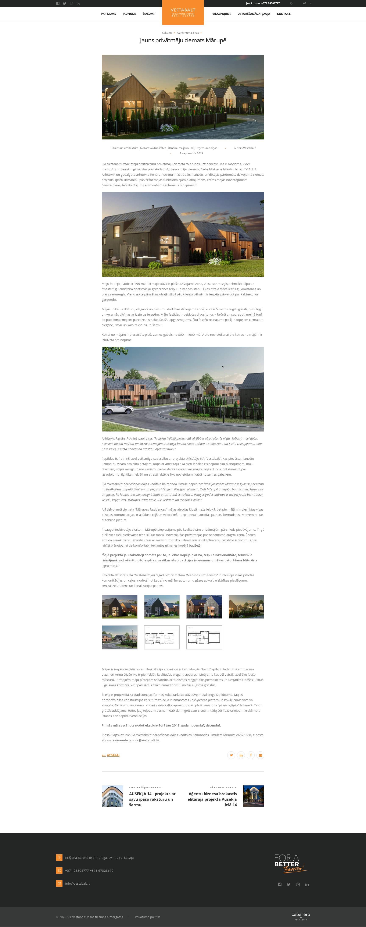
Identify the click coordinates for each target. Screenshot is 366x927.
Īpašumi (148, 14)
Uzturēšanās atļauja (254, 14)
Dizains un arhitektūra (124, 148)
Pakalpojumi (221, 14)
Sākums (167, 33)
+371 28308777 (270, 3)
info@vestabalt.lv (77, 883)
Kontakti (284, 14)
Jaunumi (129, 14)
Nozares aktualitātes (153, 148)
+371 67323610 (102, 870)
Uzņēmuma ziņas (188, 33)
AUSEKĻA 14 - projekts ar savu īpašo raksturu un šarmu (152, 799)
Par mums (108, 14)
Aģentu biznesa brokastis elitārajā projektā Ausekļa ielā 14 (212, 799)
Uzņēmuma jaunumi (181, 148)
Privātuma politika (148, 917)
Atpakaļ (113, 755)
